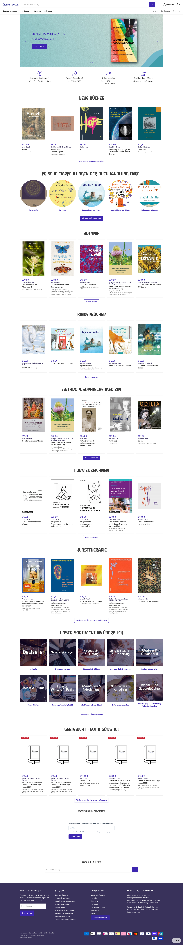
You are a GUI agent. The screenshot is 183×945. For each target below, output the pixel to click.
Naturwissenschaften (62, 916)
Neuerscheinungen (10, 11)
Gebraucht (48, 11)
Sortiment (26, 11)
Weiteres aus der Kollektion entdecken (91, 620)
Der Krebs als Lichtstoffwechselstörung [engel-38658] (89, 783)
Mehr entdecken (91, 377)
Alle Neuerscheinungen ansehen (91, 161)
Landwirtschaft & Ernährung (65, 901)
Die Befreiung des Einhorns (148, 601)
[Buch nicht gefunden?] (40, 78)
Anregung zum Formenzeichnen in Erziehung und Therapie (62, 524)
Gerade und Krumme (146, 522)
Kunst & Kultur (60, 907)
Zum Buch (39, 46)
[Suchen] (152, 4)
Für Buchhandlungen (98, 907)
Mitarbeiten (95, 910)
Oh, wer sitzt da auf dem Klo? (62, 364)
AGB (41, 933)
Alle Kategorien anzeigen (91, 218)
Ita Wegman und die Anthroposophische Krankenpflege (87, 443)
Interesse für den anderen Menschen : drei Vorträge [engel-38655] (32, 785)
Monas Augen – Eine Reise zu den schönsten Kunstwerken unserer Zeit (33, 603)
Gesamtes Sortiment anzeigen (91, 714)
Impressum (23, 933)
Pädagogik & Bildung (62, 898)
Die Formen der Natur (88, 285)
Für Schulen (165, 11)
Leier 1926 (142, 150)
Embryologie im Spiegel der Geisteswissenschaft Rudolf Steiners (119, 152)
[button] (169, 4)
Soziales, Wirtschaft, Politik (64, 910)
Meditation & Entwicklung (64, 913)
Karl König (113, 441)
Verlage (93, 913)
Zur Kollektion (91, 302)
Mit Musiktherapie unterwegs (91, 601)
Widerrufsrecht (49, 933)
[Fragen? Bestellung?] (74, 78)
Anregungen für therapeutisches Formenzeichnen (86, 524)
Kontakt (155, 11)
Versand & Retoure (98, 895)
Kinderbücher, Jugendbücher (65, 920)
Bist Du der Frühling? (30, 367)
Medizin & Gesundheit (63, 904)
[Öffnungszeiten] (109, 78)
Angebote (37, 11)
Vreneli (24, 150)
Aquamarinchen (86, 366)
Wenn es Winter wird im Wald (120, 366)
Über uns (176, 11)
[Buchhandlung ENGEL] (143, 78)
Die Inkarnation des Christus (32, 441)
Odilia (140, 441)
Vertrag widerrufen (100, 918)
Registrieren (27, 913)
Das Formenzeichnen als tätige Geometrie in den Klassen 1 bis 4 (118, 524)
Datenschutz (33, 933)
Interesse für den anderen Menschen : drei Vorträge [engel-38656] (61, 785)
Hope (82, 150)
